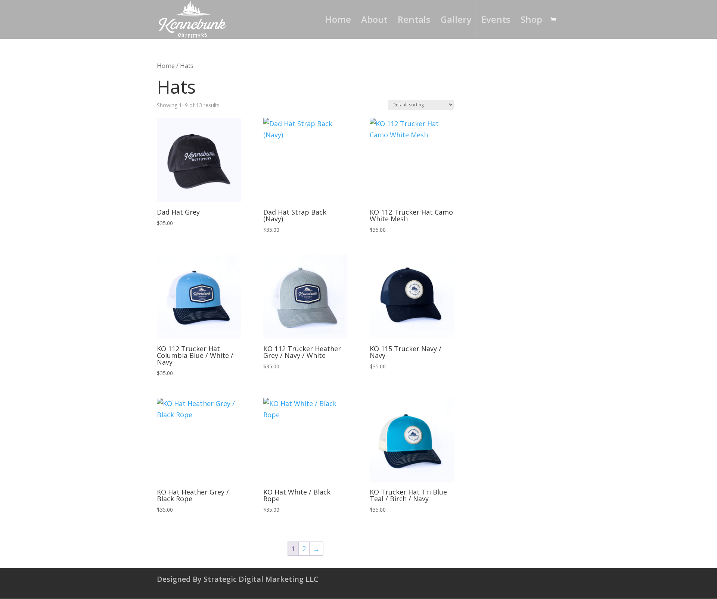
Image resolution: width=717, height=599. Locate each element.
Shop (531, 21)
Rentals (414, 21)
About (374, 21)
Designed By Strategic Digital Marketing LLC (238, 579)
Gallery (456, 21)
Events (495, 21)
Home (338, 21)
